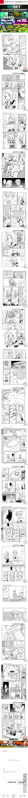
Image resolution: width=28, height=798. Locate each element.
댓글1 (25, 783)
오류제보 (25, 779)
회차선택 (25, 775)
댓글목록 (5, 751)
